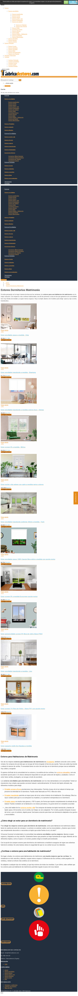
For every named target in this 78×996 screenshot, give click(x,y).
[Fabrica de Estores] (20, 75)
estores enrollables (9, 971)
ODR (6, 964)
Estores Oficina (16, 31)
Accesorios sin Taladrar (14, 159)
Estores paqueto (12, 41)
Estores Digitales (9, 43)
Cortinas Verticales (13, 60)
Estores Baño (15, 32)
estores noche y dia (10, 974)
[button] (76, 498)
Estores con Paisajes (13, 54)
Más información (73, 2)
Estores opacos (16, 17)
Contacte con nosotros (10, 986)
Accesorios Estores (17, 29)
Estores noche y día (17, 19)
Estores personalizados (14, 52)
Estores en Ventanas (21, 25)
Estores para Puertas (21, 26)
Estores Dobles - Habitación (19, 34)
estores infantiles (9, 976)
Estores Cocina (12, 46)
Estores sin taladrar (17, 22)
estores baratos (8, 973)
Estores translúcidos (17, 14)
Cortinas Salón (12, 64)
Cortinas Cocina (12, 63)
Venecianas (8, 275)
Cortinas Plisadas (13, 66)
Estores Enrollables (10, 227)
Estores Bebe (11, 51)
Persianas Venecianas (10, 55)
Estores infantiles (13, 48)
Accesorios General (13, 160)
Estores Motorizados (17, 37)
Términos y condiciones (11, 985)
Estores (6, 8)
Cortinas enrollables (13, 61)
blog (6, 979)
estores (6, 970)
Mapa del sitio (8, 988)
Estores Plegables (13, 38)
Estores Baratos (12, 40)
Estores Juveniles (13, 49)
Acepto (66, 1)
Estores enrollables (13, 11)
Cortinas (7, 57)
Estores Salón (16, 28)
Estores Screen (16, 15)
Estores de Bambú (17, 35)
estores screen (8, 977)
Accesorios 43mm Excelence (16, 157)
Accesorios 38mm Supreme (15, 156)
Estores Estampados (17, 20)
